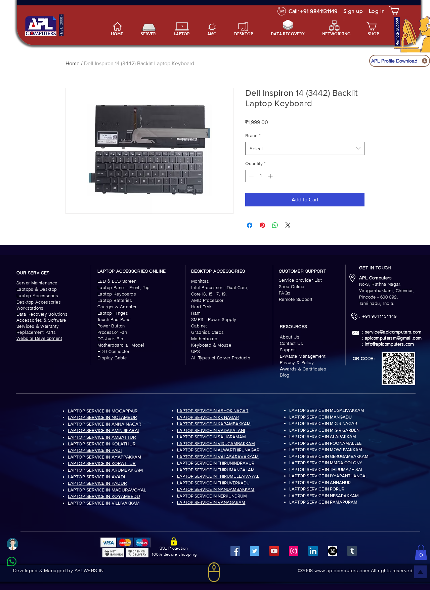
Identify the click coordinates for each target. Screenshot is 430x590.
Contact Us (291, 343)
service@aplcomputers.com (393, 332)
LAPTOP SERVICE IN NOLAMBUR (102, 417)
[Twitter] (254, 551)
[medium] (332, 551)
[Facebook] (235, 551)
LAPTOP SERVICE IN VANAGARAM (211, 502)
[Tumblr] (352, 551)
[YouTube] (274, 551)
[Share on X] (288, 225)
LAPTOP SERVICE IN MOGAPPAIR (103, 411)
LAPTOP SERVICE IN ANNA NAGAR (104, 424)
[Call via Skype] (19, 578)
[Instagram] (293, 551)
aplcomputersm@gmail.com (393, 338)
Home (73, 63)
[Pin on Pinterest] (262, 225)
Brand (253, 135)
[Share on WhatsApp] (275, 225)
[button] (185, 34)
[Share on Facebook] (250, 225)
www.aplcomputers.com (341, 570)
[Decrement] (250, 176)
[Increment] (271, 176)
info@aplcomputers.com (389, 344)
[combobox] (304, 148)
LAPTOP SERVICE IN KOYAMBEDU (104, 496)
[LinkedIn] (313, 551)
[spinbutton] (261, 176)
